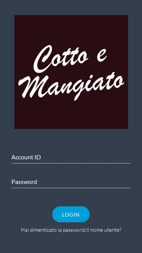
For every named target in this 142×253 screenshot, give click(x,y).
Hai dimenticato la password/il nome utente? (71, 229)
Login (71, 214)
